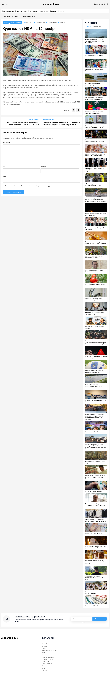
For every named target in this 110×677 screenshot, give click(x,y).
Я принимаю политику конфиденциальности (95, 622)
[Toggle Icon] (2, 4)
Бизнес (6, 22)
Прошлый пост (34, 119)
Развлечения (46, 666)
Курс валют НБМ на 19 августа (94, 533)
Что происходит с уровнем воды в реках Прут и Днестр (94, 84)
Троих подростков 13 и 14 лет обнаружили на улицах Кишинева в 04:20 (95, 577)
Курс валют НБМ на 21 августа (94, 431)
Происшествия (47, 664)
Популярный (97, 26)
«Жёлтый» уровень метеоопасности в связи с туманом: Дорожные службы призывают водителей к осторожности (60, 123)
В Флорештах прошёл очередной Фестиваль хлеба (94, 313)
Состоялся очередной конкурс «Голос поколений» (96, 228)
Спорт (44, 668)
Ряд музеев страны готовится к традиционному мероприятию (94, 98)
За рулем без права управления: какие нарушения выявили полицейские (96, 140)
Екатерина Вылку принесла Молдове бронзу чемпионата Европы (95, 401)
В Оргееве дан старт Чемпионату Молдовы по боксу (94, 70)
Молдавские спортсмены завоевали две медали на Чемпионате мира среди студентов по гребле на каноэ (95, 199)
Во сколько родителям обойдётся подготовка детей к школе (94, 112)
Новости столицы (21, 11)
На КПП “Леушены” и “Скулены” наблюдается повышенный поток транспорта (94, 41)
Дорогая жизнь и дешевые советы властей (94, 327)
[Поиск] (6, 4)
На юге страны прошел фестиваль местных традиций (95, 592)
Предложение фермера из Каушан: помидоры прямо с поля (95, 285)
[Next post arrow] (79, 122)
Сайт (4, 176)
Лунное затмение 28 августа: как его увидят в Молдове (95, 214)
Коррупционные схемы (35, 11)
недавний (88, 26)
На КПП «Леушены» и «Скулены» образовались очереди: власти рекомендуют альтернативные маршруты (94, 417)
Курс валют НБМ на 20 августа (94, 491)
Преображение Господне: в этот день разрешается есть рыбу (95, 547)
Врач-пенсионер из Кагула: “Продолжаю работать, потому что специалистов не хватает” (95, 505)
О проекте (61, 11)
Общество (45, 661)
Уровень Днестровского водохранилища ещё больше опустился (93, 386)
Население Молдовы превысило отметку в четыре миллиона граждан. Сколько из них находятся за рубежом (96, 342)
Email (43, 166)
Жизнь (44, 648)
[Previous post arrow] (3, 122)
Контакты (53, 11)
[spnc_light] (107, 4)
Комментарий (7, 142)
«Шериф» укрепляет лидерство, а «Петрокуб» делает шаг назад (94, 184)
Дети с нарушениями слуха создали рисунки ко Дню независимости (95, 126)
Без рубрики (46, 644)
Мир (43, 652)
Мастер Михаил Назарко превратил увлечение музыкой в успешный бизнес (95, 477)
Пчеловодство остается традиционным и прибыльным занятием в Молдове (96, 242)
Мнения (46, 11)
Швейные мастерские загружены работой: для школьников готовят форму (94, 170)
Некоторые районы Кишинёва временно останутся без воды (93, 299)
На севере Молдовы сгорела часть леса (95, 462)
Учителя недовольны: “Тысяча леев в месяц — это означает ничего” (95, 154)
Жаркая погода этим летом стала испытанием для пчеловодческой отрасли (94, 562)
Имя (4, 166)
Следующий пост (49, 119)
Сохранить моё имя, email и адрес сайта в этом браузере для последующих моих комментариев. (36, 186)
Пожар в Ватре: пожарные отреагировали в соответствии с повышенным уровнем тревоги (22, 123)
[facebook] (73, 110)
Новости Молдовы (8, 11)
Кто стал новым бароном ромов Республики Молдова (94, 270)
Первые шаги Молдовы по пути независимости (94, 56)
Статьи (44, 670)
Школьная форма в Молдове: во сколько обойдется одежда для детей (95, 520)
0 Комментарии (40, 22)
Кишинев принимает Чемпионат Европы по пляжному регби (94, 371)
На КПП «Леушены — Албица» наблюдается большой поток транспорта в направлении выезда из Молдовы (95, 447)
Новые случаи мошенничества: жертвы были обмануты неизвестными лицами (96, 357)
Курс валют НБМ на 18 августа (94, 606)
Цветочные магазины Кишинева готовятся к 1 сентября (94, 256)
